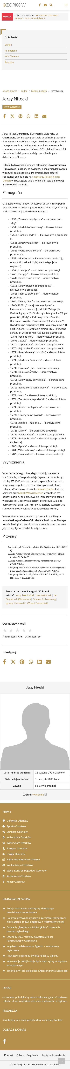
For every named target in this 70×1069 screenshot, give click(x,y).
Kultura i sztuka (39, 91)
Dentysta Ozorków (17, 820)
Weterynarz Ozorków (19, 843)
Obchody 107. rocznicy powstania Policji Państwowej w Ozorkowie (30, 939)
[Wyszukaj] (51, 5)
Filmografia (11, 51)
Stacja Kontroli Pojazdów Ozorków (27, 870)
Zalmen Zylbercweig (44, 599)
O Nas (20, 1055)
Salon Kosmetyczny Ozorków (23, 859)
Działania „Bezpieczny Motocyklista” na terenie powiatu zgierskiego (33, 929)
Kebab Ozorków (16, 881)
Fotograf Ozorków (17, 848)
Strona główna (9, 91)
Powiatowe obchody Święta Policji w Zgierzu (32, 956)
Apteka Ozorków (16, 826)
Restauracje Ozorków (19, 876)
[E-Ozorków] (14, 5)
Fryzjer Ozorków (16, 854)
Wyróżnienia (12, 56)
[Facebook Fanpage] (39, 5)
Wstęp (8, 45)
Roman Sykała (45, 489)
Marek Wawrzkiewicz (30, 493)
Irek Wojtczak (43, 595)
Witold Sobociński (37, 603)
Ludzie (24, 91)
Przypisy (9, 62)
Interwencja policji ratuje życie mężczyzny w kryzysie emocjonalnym (37, 963)
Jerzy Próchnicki (24, 595)
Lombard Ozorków (17, 832)
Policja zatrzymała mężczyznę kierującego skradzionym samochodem (30, 910)
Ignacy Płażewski (15, 603)
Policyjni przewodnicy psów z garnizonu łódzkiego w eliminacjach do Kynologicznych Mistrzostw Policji (36, 920)
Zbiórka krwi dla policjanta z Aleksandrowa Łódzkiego (37, 971)
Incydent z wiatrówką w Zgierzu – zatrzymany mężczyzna (33, 948)
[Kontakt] (44, 5)
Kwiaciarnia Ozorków (19, 837)
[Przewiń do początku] (61, 1061)
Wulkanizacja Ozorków (20, 865)
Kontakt (58, 1020)
